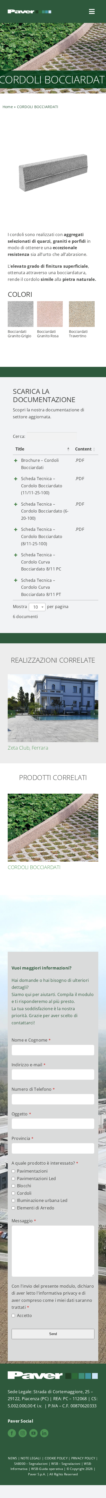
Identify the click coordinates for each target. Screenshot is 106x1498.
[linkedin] (44, 1433)
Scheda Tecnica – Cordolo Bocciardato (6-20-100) (45, 511)
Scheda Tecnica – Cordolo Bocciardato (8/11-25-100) (42, 536)
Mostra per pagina (40, 607)
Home (8, 106)
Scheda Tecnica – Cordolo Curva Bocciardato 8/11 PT (41, 587)
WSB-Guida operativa (47, 1469)
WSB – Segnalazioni (66, 1463)
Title (19, 449)
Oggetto (21, 1114)
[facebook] (12, 1433)
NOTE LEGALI (31, 1458)
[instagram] (23, 1433)
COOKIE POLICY (56, 1458)
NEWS (12, 1458)
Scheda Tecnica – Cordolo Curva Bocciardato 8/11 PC (41, 562)
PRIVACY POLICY (83, 1458)
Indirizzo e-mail (29, 1065)
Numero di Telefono (33, 1089)
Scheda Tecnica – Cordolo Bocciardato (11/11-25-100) (42, 486)
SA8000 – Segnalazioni (31, 1463)
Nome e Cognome (31, 1040)
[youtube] (33, 1433)
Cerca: (19, 436)
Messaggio (24, 1221)
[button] (11, 714)
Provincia (22, 1138)
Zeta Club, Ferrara (28, 747)
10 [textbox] (35, 607)
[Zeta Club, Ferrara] (53, 677)
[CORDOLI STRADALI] (53, 796)
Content (83, 449)
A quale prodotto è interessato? (45, 1163)
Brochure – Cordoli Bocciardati (40, 463)
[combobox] (37, 607)
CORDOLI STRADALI (29, 867)
